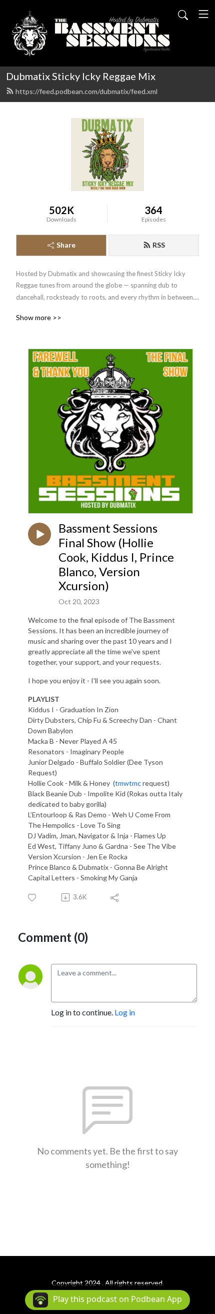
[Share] (115, 897)
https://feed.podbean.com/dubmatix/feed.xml (87, 91)
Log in (124, 1012)
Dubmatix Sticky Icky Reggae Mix (81, 76)
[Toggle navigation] (203, 14)
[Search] (183, 14)
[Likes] (32, 897)
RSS (158, 245)
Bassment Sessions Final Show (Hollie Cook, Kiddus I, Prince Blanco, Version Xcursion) (116, 557)
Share (66, 245)
